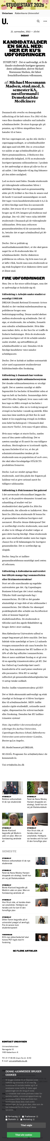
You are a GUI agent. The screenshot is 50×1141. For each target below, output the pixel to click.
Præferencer (31, 1116)
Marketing (28, 1119)
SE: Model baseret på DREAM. (18, 747)
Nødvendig (14, 1116)
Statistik (13, 1119)
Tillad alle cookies (23, 1135)
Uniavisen (7, 13)
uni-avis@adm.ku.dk (18, 1061)
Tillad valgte (26, 1125)
